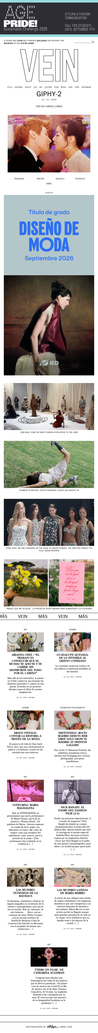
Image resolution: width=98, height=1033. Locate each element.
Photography (78, 708)
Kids (70, 87)
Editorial (19, 87)
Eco (35, 87)
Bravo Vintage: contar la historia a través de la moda (25, 736)
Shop (77, 87)
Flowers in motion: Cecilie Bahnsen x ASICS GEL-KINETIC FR (49, 491)
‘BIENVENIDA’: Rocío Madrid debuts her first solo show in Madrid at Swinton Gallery (72, 739)
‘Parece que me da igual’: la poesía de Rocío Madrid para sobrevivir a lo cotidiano (49, 609)
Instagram (86, 87)
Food (56, 87)
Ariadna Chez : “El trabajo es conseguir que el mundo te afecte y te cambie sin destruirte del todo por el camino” (25, 664)
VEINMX (72, 630)
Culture (48, 87)
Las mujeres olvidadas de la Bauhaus (25, 893)
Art (40, 87)
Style (9, 87)
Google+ (4, 1031)
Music (63, 87)
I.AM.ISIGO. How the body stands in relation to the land (49, 433)
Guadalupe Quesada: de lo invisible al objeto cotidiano (72, 658)
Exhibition (65, 708)
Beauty (28, 87)
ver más (31, 697)
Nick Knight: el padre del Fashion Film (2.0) (72, 810)
